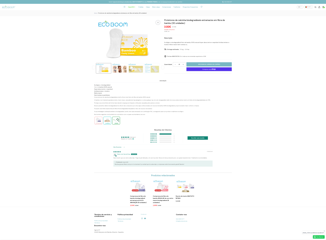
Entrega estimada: (173, 49)
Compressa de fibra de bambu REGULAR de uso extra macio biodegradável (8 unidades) (163, 199)
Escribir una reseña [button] (197, 138)
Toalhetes (176, 7)
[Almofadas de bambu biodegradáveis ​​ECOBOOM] (98, 124)
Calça (148, 7)
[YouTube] (145, 218)
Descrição (163, 81)
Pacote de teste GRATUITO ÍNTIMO (185, 197)
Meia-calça (156, 7)
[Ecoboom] (9, 7)
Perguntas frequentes (190, 7)
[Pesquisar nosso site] (315, 7)
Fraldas (140, 7)
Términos (97, 223)
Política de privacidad (101, 221)
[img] (117, 152)
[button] (153, 134)
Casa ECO (131, 7)
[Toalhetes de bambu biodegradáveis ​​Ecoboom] (107, 124)
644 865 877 (228, 2)
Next (160, 40)
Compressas (166, 7)
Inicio (95, 13)
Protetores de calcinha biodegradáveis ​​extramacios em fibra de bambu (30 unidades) (194, 21)
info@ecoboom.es (181, 221)
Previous (96, 40)
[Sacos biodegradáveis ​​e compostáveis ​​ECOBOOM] (116, 124)
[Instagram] (142, 218)
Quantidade (168, 64)
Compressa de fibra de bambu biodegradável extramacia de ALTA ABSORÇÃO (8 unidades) (138, 199)
